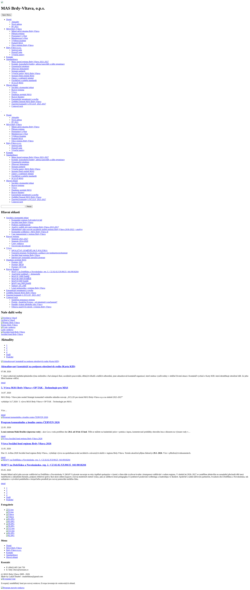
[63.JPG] (10, 519)
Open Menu (6, 15)
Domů (8, 19)
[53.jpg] (10, 510)
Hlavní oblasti (12, 85)
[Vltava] (10, 514)
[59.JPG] (10, 524)
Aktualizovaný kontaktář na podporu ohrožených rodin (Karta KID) (38, 366)
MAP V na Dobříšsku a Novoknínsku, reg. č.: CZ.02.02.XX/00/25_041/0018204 (43, 465)
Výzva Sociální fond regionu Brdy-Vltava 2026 (26, 443)
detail (3, 383)
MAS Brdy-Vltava (14, 29)
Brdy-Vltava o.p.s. (13, 47)
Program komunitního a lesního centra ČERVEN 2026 (30, 422)
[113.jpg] (10, 528)
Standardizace (12, 59)
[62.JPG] (10, 533)
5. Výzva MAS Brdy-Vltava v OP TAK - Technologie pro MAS (34, 387)
